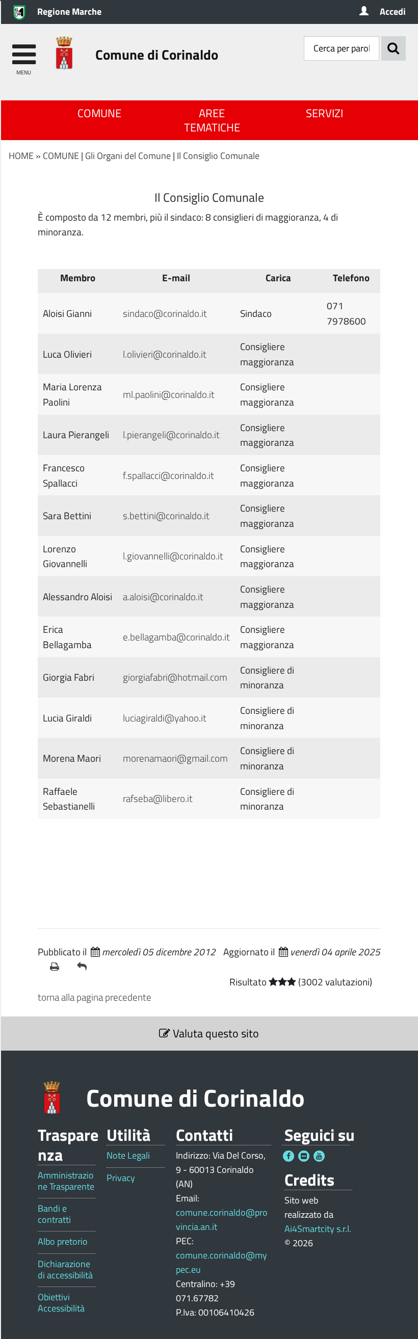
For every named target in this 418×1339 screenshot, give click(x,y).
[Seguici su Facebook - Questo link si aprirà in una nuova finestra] (288, 1156)
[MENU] (23, 50)
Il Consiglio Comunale (218, 156)
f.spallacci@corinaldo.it (168, 475)
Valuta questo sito (214, 1033)
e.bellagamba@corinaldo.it (176, 636)
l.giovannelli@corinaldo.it (173, 555)
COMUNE (99, 113)
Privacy (121, 1178)
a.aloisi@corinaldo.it (163, 596)
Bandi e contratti (54, 1214)
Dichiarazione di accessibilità (65, 1269)
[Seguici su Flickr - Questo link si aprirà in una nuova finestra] (303, 1156)
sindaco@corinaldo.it (165, 313)
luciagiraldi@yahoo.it (164, 717)
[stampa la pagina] (59, 966)
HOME (21, 156)
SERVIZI (324, 113)
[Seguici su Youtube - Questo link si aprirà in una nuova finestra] (319, 1156)
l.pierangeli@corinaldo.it (171, 434)
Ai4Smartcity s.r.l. (317, 1229)
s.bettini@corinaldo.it (166, 515)
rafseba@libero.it (158, 798)
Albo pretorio (63, 1241)
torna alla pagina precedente (94, 996)
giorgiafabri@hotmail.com (175, 677)
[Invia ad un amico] (86, 966)
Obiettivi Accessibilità (61, 1303)
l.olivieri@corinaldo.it (164, 353)
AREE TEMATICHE (212, 120)
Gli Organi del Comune (128, 156)
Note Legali (128, 1155)
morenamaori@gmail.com (175, 758)
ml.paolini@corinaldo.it (169, 394)
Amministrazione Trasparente (66, 1181)
